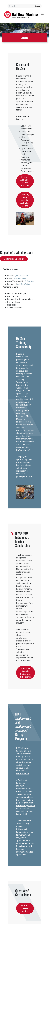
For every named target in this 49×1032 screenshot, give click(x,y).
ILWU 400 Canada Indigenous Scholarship (25, 672)
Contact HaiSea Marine (25, 908)
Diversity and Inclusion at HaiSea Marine (24, 200)
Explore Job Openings (14, 259)
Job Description (22, 275)
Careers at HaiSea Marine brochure (24, 181)
